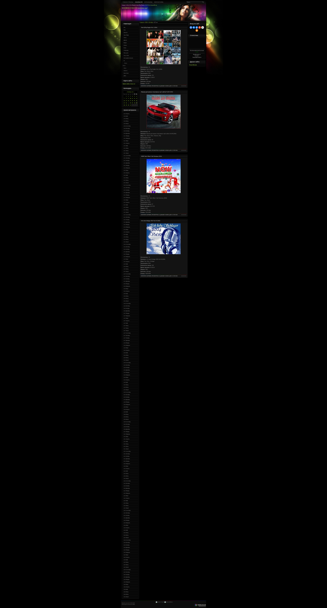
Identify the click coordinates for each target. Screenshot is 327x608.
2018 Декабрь (127, 370)
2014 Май (126, 234)
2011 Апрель (126, 143)
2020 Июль (126, 416)
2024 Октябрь (127, 542)
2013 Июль (126, 209)
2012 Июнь (126, 177)
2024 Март (126, 525)
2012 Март (126, 170)
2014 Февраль (127, 227)
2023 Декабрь (127, 518)
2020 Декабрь (127, 429)
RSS (146, 5)
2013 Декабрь (127, 222)
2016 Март (126, 288)
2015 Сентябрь (127, 274)
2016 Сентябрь (127, 303)
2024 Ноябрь (127, 545)
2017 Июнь (126, 325)
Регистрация (151, 5)
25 (132, 103)
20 (136, 100)
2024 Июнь (126, 532)
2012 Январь (126, 165)
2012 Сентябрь (127, 185)
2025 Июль (126, 564)
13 (136, 98)
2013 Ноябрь (127, 219)
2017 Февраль (127, 315)
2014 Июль (126, 239)
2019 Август (126, 389)
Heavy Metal (126, 55)
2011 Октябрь (127, 158)
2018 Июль (126, 357)
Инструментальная (128, 58)
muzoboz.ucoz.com (200, 605)
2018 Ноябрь (127, 367)
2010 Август (126, 123)
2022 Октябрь (127, 483)
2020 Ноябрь (127, 426)
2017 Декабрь (127, 340)
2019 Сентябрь (127, 392)
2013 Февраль (127, 197)
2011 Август (126, 153)
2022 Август (126, 478)
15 (126, 100)
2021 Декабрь (127, 458)
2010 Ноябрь (127, 131)
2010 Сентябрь (127, 126)
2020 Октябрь (127, 424)
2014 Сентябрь (127, 244)
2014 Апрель (126, 232)
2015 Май (126, 264)
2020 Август (126, 419)
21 (124, 103)
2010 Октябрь (127, 128)
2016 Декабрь (127, 310)
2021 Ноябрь (127, 456)
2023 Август (126, 508)
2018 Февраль (127, 345)
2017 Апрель (126, 320)
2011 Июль (126, 150)
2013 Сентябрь (127, 214)
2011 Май (126, 145)
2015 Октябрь (127, 276)
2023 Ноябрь (127, 515)
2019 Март (126, 377)
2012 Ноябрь (127, 190)
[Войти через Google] (202, 27)
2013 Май (126, 204)
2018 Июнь (126, 355)
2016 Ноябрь (127, 308)
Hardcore (125, 70)
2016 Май (126, 293)
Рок (124, 27)
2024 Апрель (126, 527)
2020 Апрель (126, 409)
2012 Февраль (127, 168)
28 (124, 105)
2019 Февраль (127, 375)
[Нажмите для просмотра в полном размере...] (164, 63)
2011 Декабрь (127, 163)
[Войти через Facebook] (196, 27)
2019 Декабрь (127, 399)
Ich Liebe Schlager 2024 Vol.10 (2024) (150, 220)
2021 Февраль (127, 434)
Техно (125, 37)
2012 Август (126, 182)
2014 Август (126, 241)
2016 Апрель (126, 291)
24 (130, 103)
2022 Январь (126, 461)
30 (128, 105)
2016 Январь (126, 283)
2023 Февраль (127, 493)
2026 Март (126, 584)
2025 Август (126, 567)
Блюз (125, 47)
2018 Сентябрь (127, 362)
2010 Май (126, 116)
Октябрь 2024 (130, 92)
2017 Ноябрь (127, 338)
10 (130, 98)
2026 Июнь (126, 591)
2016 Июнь (126, 296)
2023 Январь (126, 490)
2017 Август (126, 330)
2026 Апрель (126, 587)
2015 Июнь (126, 266)
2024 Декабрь (127, 547)
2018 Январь (126, 343)
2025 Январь (126, 550)
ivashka (167, 85)
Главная (142, 22)
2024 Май (126, 530)
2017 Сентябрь (127, 333)
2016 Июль (126, 298)
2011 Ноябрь (127, 160)
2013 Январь (126, 195)
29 (126, 105)
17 (130, 100)
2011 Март (126, 140)
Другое (125, 40)
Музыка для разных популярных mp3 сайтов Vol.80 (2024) (157, 92)
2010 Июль (126, 121)
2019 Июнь (126, 384)
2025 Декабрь (127, 577)
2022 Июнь (126, 473)
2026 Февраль (127, 582)
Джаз (125, 75)
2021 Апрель (126, 439)
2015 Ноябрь (127, 278)
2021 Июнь (126, 444)
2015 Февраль (127, 256)
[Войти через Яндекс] (199, 27)
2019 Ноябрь (127, 397)
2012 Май (126, 175)
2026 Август (126, 596)
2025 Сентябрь (127, 569)
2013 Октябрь (127, 217)
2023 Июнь (126, 503)
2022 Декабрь (127, 488)
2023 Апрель (126, 498)
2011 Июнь (126, 148)
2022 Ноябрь (127, 485)
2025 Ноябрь (127, 574)
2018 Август (126, 360)
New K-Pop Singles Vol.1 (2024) (149, 27)
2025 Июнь (126, 562)
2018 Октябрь (127, 365)
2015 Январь (126, 254)
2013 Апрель (126, 202)
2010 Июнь (126, 118)
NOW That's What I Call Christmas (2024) (151, 156)
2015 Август (126, 271)
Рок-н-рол (126, 53)
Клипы (125, 45)
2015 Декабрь (127, 281)
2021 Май (126, 441)
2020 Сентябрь (127, 421)
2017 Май (126, 323)
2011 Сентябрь (127, 155)
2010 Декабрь (127, 133)
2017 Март (126, 318)
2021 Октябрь (127, 453)
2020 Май (126, 412)
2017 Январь (126, 313)
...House (125, 63)
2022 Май (126, 471)
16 (128, 100)
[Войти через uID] (191, 27)
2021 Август (126, 448)
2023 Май (126, 500)
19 (134, 100)
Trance (125, 68)
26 (134, 103)
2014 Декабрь (127, 251)
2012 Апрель (126, 172)
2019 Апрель (126, 379)
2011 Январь (126, 135)
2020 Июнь (126, 414)
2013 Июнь (126, 207)
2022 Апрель (126, 468)
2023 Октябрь (127, 513)
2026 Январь (126, 579)
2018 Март (126, 347)
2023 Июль (126, 505)
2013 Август (126, 212)
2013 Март (126, 200)
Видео (125, 42)
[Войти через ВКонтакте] (194, 27)
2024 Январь (126, 520)
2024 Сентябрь (127, 540)
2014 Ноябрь (127, 249)
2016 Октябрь (127, 306)
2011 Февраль (127, 138)
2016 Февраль (127, 286)
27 (136, 103)
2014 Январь (126, 224)
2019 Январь (126, 372)
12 (134, 98)
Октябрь (151, 22)
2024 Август (126, 537)
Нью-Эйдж (126, 35)
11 (132, 98)
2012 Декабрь (127, 192)
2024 (146, 22)
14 (124, 100)
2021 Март (126, 436)
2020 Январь (126, 402)
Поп (125, 30)
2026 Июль (126, 594)
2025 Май (126, 559)
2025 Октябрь (127, 572)
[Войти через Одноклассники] (197, 30)
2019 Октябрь (127, 394)
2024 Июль (126, 535)
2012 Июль (126, 180)
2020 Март (126, 407)
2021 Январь (126, 431)
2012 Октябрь (127, 187)
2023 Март (126, 495)
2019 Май (126, 382)
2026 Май (126, 589)
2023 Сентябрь (127, 510)
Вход (155, 5)
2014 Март (126, 229)
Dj (124, 60)
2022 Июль (126, 476)
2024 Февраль (127, 522)
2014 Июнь (126, 237)
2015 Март (126, 259)
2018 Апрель (126, 350)
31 (130, 105)
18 (132, 100)
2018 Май (126, 352)
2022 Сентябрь (127, 481)
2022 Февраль (127, 463)
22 (126, 103)
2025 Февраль (127, 552)
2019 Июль (126, 387)
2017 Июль (126, 328)
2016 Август (126, 301)
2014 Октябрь (127, 246)
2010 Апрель (126, 113)
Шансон (125, 32)
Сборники (126, 50)
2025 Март (126, 554)
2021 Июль (126, 446)
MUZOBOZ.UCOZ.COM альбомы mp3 (135, 8)
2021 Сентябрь (127, 451)
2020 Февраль (127, 404)
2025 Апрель (126, 557)
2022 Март (126, 466)
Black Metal (126, 73)
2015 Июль (126, 269)
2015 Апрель (126, 261)
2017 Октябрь (127, 335)
